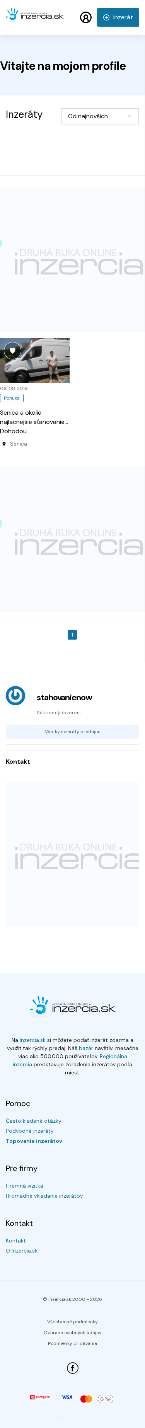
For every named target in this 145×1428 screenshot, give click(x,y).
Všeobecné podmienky (72, 1322)
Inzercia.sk (33, 1040)
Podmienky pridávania (72, 1343)
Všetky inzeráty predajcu (73, 731)
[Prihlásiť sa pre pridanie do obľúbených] (12, 350)
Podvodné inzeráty (30, 1130)
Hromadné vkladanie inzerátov (44, 1195)
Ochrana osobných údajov (72, 1332)
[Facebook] (72, 1368)
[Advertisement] (72, 259)
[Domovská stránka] (35, 18)
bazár (86, 1048)
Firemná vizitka (24, 1185)
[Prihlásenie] (86, 17)
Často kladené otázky (33, 1120)
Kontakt (16, 1240)
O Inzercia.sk (22, 1250)
